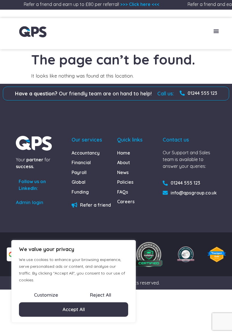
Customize (46, 295)
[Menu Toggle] (216, 31)
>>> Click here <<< (138, 4)
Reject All (100, 295)
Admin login (29, 202)
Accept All (74, 309)
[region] (73, 281)
